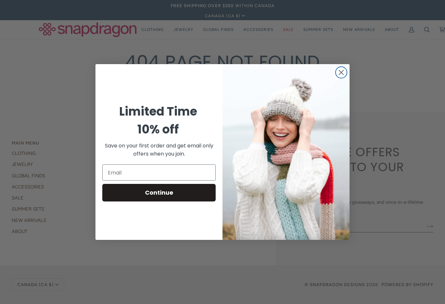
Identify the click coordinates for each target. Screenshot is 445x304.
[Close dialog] (341, 72)
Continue (159, 192)
